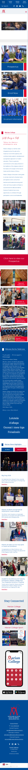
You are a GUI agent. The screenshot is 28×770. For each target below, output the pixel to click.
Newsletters (20, 449)
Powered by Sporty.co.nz (14, 764)
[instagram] (16, 6)
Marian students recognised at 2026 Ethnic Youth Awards (12, 510)
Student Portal (10, 2)
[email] (19, 6)
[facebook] (14, 6)
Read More (4, 484)
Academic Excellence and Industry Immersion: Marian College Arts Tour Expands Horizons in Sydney (13, 580)
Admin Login (15, 766)
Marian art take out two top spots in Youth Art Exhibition (13, 545)
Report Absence (24, 2)
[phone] (22, 6)
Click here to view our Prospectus (14, 259)
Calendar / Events (17, 2)
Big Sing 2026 (6, 475)
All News (7, 449)
